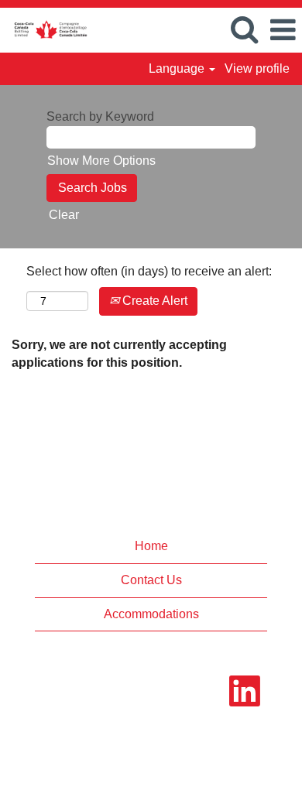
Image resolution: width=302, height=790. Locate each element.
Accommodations (151, 614)
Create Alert (153, 300)
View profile (257, 68)
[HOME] (44, 29)
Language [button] (178, 68)
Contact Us (151, 580)
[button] (282, 30)
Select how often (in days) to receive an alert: (149, 271)
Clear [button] (64, 214)
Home (151, 545)
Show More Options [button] (101, 160)
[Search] (244, 29)
